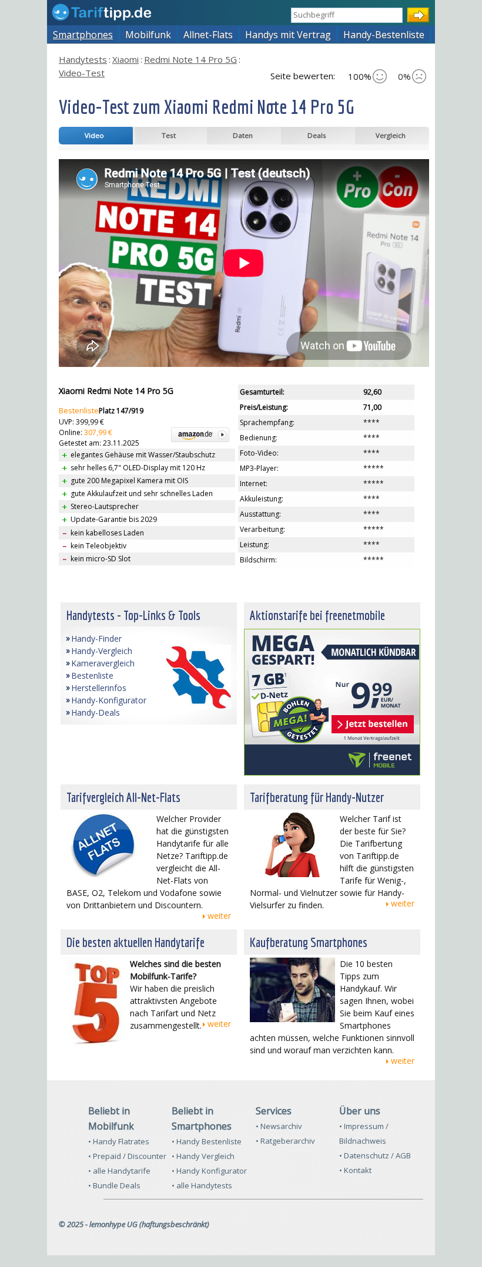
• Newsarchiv (279, 1126)
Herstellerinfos (98, 687)
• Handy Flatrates (118, 1141)
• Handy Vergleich (203, 1156)
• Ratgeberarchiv (285, 1140)
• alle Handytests (202, 1185)
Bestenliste (79, 410)
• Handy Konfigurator (209, 1170)
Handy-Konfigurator (108, 700)
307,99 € (98, 432)
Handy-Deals (95, 712)
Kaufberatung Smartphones (308, 942)
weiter (219, 915)
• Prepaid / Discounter (127, 1156)
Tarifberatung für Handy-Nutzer (317, 797)
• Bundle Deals (114, 1185)
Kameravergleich (103, 663)
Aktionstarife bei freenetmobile (317, 615)
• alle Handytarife (119, 1170)
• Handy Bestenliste (207, 1141)
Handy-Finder (96, 638)
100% (359, 76)
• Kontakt (355, 1170)
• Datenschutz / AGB (375, 1155)
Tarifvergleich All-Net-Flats (123, 797)
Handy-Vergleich (101, 650)
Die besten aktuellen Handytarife (135, 942)
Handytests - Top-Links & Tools (133, 615)
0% (404, 76)
